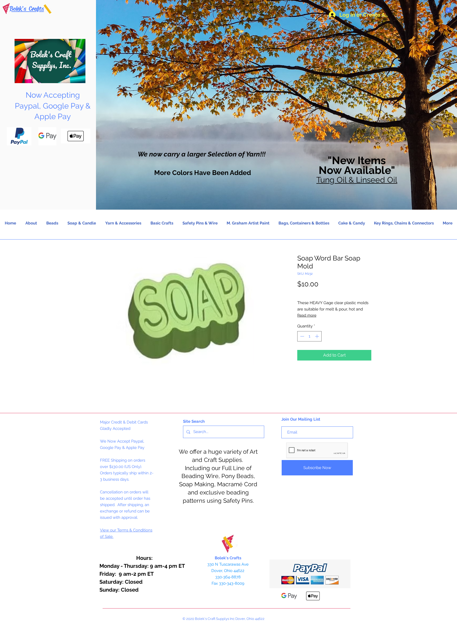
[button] (448, 9)
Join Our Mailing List (300, 419)
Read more (306, 315)
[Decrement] (301, 336)
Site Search (194, 421)
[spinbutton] (309, 336)
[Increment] (317, 336)
